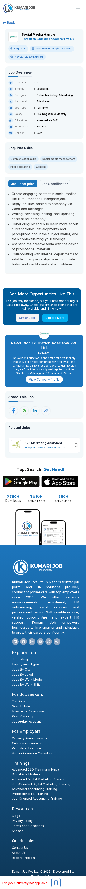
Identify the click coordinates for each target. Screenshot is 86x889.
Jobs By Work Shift (26, 684)
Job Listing (20, 659)
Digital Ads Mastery (26, 774)
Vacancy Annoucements (29, 738)
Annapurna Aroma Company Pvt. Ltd (44, 447)
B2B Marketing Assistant (43, 443)
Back (10, 23)
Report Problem (23, 857)
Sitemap (18, 831)
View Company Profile (44, 379)
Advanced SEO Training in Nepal (36, 769)
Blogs (16, 816)
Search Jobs (21, 706)
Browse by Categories (28, 711)
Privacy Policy (22, 821)
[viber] (57, 641)
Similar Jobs (27, 318)
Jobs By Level (22, 674)
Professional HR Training (30, 793)
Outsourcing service (27, 743)
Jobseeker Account (26, 721)
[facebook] (23, 641)
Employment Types (26, 664)
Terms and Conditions (28, 826)
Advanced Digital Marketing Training (39, 779)
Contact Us (20, 847)
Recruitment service (26, 748)
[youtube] (40, 641)
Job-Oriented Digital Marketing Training (41, 784)
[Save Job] (56, 882)
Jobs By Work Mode (27, 679)
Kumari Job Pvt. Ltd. (25, 871)
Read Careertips (24, 716)
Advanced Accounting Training (34, 789)
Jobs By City (21, 669)
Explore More (55, 318)
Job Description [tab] (23, 184)
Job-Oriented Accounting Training (37, 798)
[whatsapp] (48, 641)
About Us (18, 852)
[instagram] (32, 641)
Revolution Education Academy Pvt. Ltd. (48, 38)
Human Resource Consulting (32, 753)
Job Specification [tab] (55, 184)
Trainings (18, 701)
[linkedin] (15, 641)
